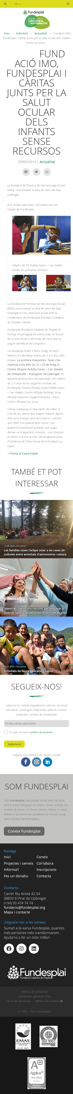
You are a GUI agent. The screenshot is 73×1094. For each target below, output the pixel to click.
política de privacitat (42, 732)
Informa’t (22, 33)
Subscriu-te (14, 744)
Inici (7, 33)
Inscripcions (46, 869)
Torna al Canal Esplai (24, 453)
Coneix (42, 857)
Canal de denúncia (18, 1001)
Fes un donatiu (16, 876)
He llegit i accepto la (31, 732)
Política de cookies (48, 1001)
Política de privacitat (34, 992)
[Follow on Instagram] (36, 762)
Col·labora (45, 863)
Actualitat (40, 33)
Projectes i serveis (18, 863)
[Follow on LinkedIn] (47, 762)
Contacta (44, 876)
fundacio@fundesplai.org (24, 907)
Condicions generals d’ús (34, 996)
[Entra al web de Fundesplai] (36, 978)
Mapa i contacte (17, 912)
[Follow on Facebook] (25, 762)
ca (16, 4)
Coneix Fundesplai (24, 831)
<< (9, 453)
